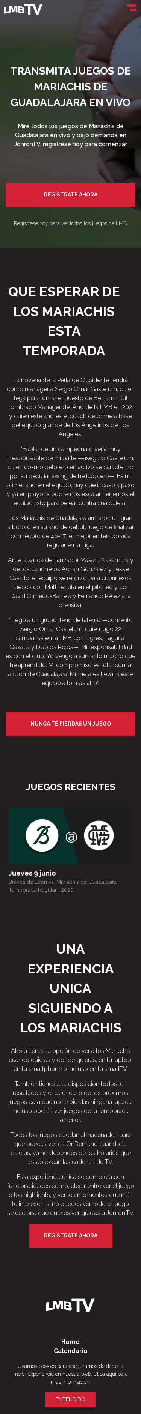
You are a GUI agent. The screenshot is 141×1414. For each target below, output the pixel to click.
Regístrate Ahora (70, 195)
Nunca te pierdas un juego (70, 724)
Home (70, 1341)
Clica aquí (105, 1374)
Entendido (70, 1399)
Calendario (71, 1350)
